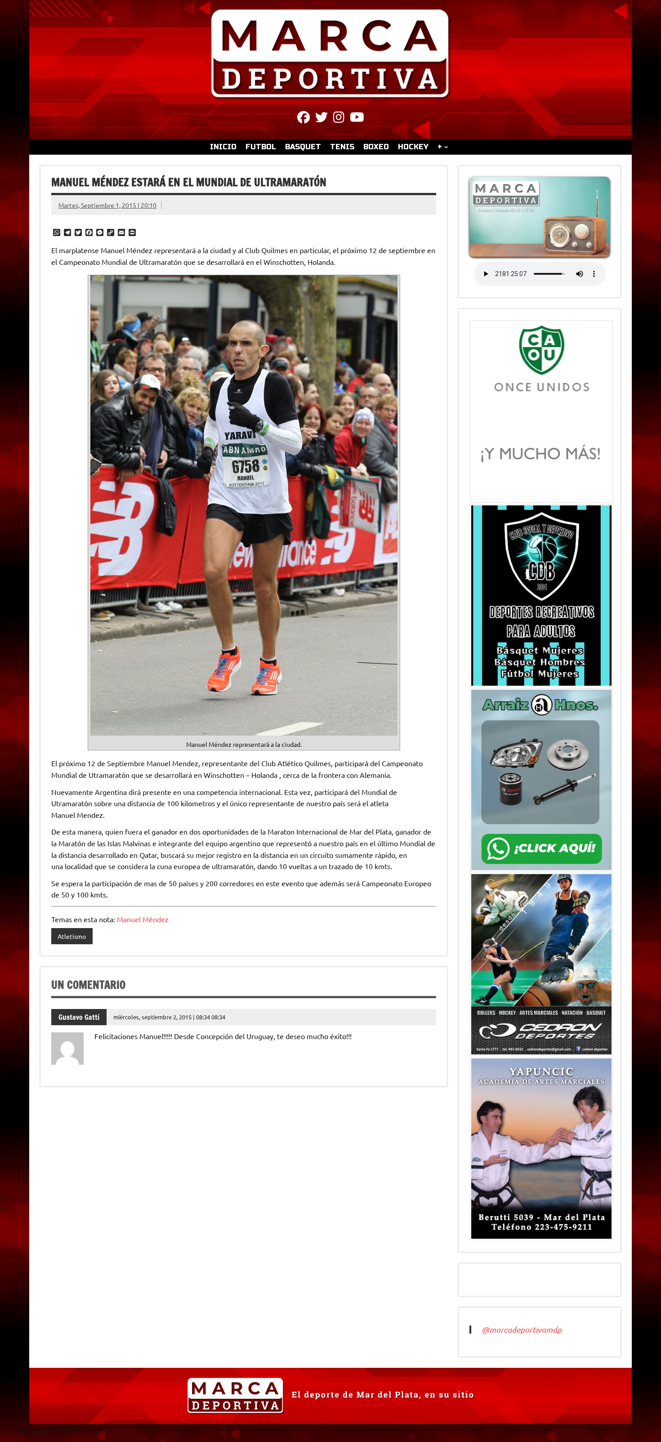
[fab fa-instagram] (338, 118)
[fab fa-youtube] (357, 118)
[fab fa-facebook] (303, 118)
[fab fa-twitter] (321, 118)
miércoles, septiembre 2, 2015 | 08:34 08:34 (169, 1017)
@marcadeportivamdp (522, 1330)
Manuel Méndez (143, 919)
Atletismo (72, 936)
